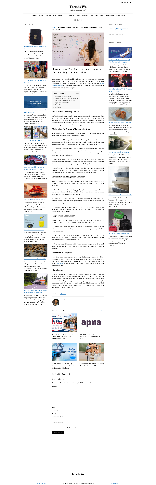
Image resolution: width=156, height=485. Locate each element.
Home (78, 16)
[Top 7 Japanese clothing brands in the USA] (35, 70)
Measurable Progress (61, 105)
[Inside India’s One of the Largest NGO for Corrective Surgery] (120, 53)
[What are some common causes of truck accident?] (35, 102)
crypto (41, 16)
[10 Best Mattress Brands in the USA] (119, 180)
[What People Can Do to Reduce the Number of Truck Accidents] (35, 281)
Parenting (48, 16)
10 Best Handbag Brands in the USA (120, 234)
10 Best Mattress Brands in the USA (120, 195)
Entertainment (109, 16)
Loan (91, 16)
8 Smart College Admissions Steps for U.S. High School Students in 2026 (62, 336)
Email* (54, 413)
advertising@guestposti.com (118, 29)
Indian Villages (41, 483)
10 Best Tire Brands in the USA (119, 152)
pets (96, 16)
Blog (101, 16)
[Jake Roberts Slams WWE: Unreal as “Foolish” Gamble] (120, 81)
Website (54, 420)
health (34, 16)
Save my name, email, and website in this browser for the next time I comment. (74, 427)
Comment (54, 386)
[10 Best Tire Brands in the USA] (120, 143)
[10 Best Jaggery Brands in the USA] (120, 114)
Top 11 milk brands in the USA (34, 140)
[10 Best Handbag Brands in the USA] (120, 221)
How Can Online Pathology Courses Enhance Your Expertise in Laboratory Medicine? (64, 366)
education (63, 294)
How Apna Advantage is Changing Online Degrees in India (89, 336)
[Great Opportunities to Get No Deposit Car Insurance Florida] (35, 160)
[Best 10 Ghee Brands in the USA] (35, 221)
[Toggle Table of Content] (76, 93)
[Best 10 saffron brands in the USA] (35, 191)
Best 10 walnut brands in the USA (35, 259)
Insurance (85, 16)
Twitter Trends (120, 16)
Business (71, 16)
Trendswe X (114, 483)
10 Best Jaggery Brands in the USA (120, 122)
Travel (60, 16)
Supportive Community (61, 103)
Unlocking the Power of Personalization (66, 98)
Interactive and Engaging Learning (65, 100)
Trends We (78, 6)
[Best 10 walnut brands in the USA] (35, 251)
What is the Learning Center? (63, 96)
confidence (59, 263)
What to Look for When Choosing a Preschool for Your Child (91, 365)
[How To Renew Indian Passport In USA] (35, 37)
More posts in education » (97, 310)
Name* (54, 407)
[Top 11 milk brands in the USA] (35, 132)
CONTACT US (78, 20)
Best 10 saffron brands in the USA (35, 200)
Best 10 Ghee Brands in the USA (34, 230)
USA (65, 16)
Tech (54, 16)
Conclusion (58, 107)
